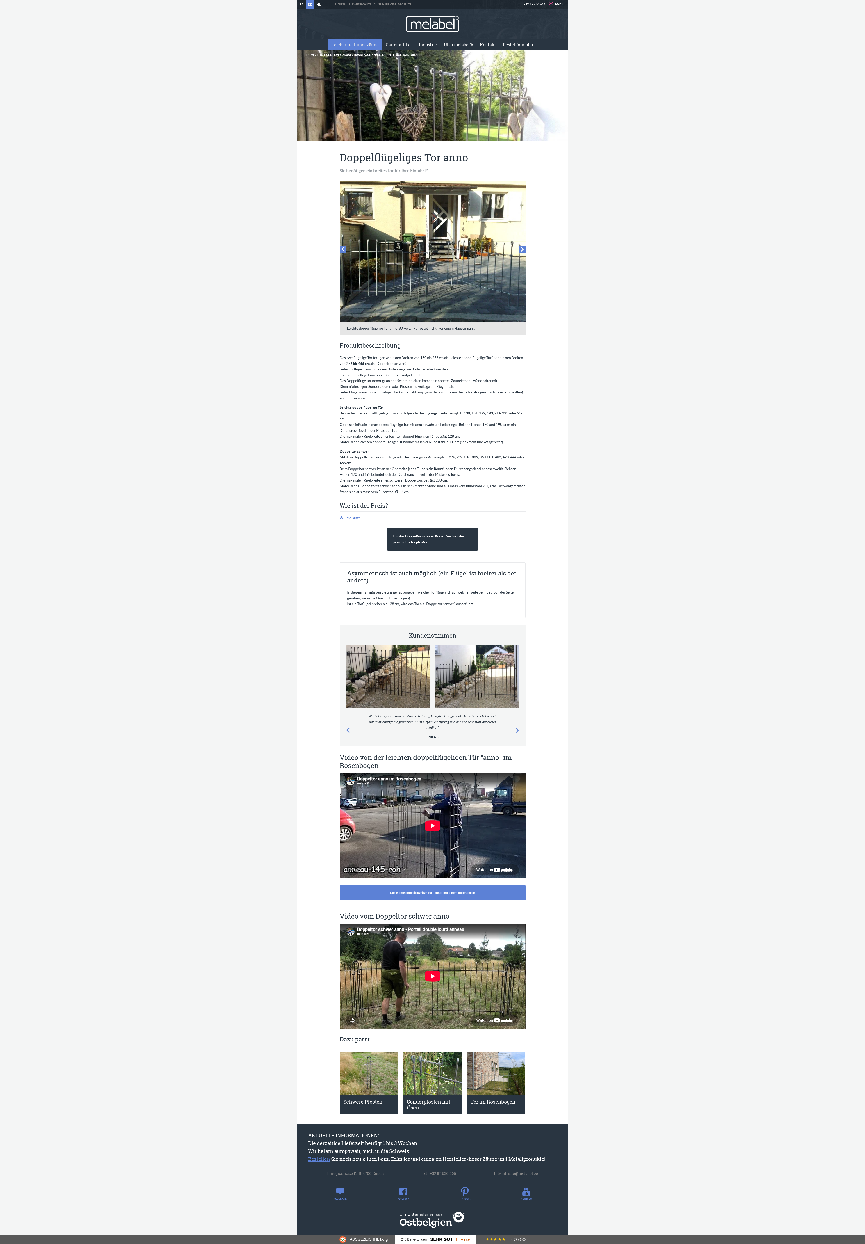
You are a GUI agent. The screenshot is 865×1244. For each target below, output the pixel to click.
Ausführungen (384, 4)
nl (318, 4)
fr (301, 4)
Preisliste (353, 518)
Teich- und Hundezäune (355, 45)
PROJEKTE (404, 4)
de (310, 4)
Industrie (428, 45)
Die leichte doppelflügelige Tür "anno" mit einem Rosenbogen (432, 892)
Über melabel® (458, 45)
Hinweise (463, 1239)
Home (310, 54)
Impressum (342, 4)
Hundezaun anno (367, 54)
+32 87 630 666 (534, 4)
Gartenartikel (399, 45)
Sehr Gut (441, 1239)
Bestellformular (518, 45)
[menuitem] (355, 44)
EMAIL (559, 4)
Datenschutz (361, 4)
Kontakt (488, 45)
